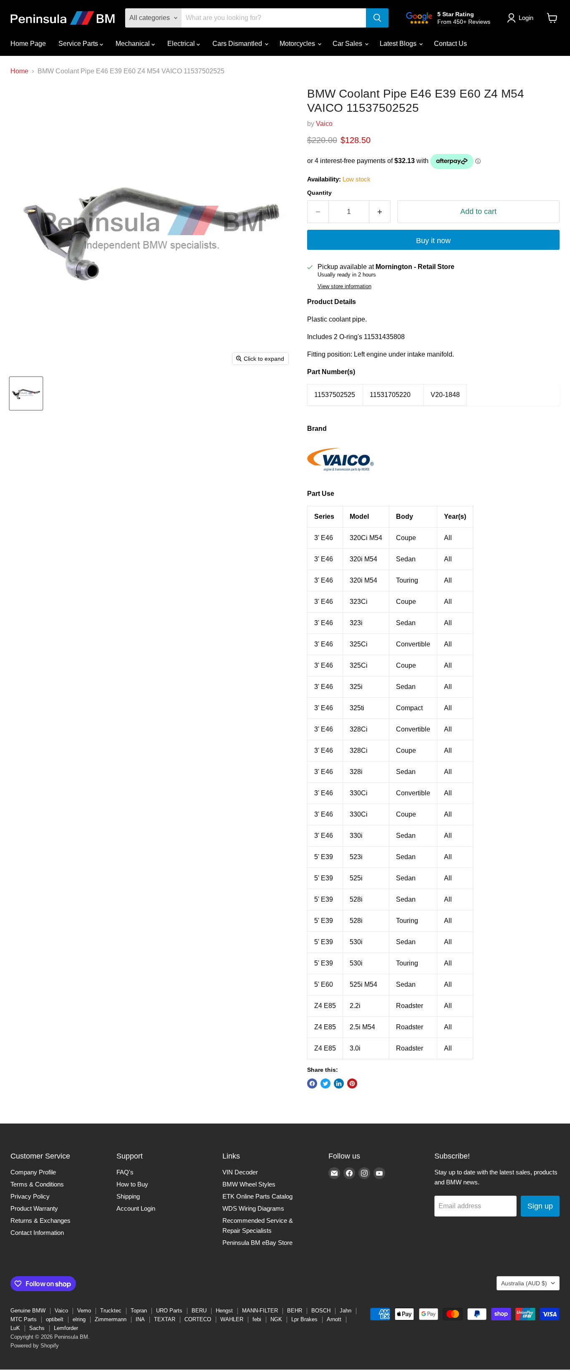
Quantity (319, 192)
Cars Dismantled (238, 43)
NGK (276, 1319)
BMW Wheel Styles (248, 1184)
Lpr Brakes (304, 1319)
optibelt (54, 1319)
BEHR (294, 1310)
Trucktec (110, 1310)
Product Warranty (34, 1208)
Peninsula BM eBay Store (257, 1242)
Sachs (37, 1328)
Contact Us (450, 43)
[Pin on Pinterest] (352, 1083)
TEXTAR (164, 1319)
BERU (199, 1310)
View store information (344, 286)
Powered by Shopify (34, 1345)
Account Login (135, 1208)
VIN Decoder (240, 1172)
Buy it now (433, 240)
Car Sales (348, 43)
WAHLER (231, 1319)
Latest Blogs (399, 43)
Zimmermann (110, 1319)
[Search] (377, 18)
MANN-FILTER (260, 1310)
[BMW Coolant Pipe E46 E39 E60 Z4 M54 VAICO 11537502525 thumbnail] (26, 393)
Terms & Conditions (37, 1184)
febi (256, 1319)
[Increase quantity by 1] (380, 211)
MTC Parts (23, 1319)
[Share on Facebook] (312, 1083)
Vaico (324, 123)
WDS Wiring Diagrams (253, 1208)
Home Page (28, 43)
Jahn (345, 1310)
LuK (15, 1328)
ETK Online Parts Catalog (257, 1196)
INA (140, 1319)
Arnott (334, 1319)
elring (79, 1319)
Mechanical (133, 43)
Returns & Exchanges (40, 1220)
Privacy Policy (30, 1196)
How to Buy (132, 1184)
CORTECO (197, 1319)
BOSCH (320, 1310)
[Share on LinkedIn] (339, 1083)
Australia (524, 1283)
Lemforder (66, 1328)
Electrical (182, 43)
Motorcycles (298, 43)
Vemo (84, 1310)
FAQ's (125, 1172)
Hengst (224, 1310)
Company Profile (33, 1172)
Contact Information (37, 1232)
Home (19, 71)
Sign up (540, 1206)
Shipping (128, 1196)
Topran (139, 1310)
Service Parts (79, 43)
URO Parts (169, 1310)
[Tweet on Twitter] (325, 1083)
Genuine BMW (27, 1310)
